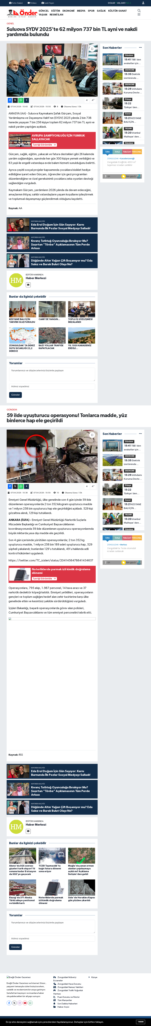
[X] (14, 1003)
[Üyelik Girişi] (142, 3)
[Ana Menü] (139, 15)
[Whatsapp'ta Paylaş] (20, 100)
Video (34, 3)
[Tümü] (140, 48)
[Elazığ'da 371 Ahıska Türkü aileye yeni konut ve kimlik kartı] (22, 887)
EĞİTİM (55, 11)
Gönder (15, 395)
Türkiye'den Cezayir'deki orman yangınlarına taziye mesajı (131, 105)
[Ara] (139, 11)
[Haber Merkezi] (16, 280)
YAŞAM (43, 14)
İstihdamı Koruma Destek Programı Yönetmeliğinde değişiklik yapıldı (133, 91)
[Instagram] (19, 1003)
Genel (10, 23)
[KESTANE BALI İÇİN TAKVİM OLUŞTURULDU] (22, 309)
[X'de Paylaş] (15, 100)
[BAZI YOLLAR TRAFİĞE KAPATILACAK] (52, 335)
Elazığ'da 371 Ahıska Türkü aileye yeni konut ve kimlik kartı (22, 900)
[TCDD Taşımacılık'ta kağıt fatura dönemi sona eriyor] (52, 855)
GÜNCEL (44, 11)
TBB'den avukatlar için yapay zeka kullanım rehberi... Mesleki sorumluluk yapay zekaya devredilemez (132, 61)
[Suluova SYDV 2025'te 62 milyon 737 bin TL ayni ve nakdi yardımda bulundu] (52, 70)
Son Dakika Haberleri (67, 1004)
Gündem (129, 55)
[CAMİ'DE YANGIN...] (52, 309)
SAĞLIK (101, 11)
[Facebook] (9, 1003)
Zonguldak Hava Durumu (69, 984)
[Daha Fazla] (26, 100)
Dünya (128, 99)
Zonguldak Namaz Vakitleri (70, 987)
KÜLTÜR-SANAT (117, 11)
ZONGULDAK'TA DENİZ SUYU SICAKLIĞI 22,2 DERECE (22, 348)
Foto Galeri (17, 3)
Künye (94, 977)
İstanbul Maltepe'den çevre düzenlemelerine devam (133, 135)
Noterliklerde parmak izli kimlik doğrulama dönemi (51, 900)
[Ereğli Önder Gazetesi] (22, 12)
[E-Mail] (28, 284)
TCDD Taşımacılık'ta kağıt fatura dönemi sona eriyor (50, 869)
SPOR (91, 11)
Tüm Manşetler (65, 1000)
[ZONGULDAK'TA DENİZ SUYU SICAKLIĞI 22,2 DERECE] (22, 335)
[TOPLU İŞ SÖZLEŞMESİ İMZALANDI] (81, 309)
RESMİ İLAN (56, 14)
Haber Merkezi (36, 278)
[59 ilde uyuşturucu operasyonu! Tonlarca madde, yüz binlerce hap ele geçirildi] (52, 456)
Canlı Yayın (49, 3)
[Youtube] (25, 1003)
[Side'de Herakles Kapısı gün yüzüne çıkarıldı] (81, 887)
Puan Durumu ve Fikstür (69, 997)
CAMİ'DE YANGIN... (49, 319)
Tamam (140, 1022)
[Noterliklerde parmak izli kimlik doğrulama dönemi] (52, 887)
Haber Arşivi (63, 1007)
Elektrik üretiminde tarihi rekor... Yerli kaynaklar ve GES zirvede (132, 76)
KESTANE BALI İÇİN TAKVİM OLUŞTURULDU (132, 120)
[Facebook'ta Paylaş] (10, 100)
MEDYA (81, 11)
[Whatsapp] (30, 1003)
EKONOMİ (68, 11)
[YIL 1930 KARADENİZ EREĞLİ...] (81, 335)
